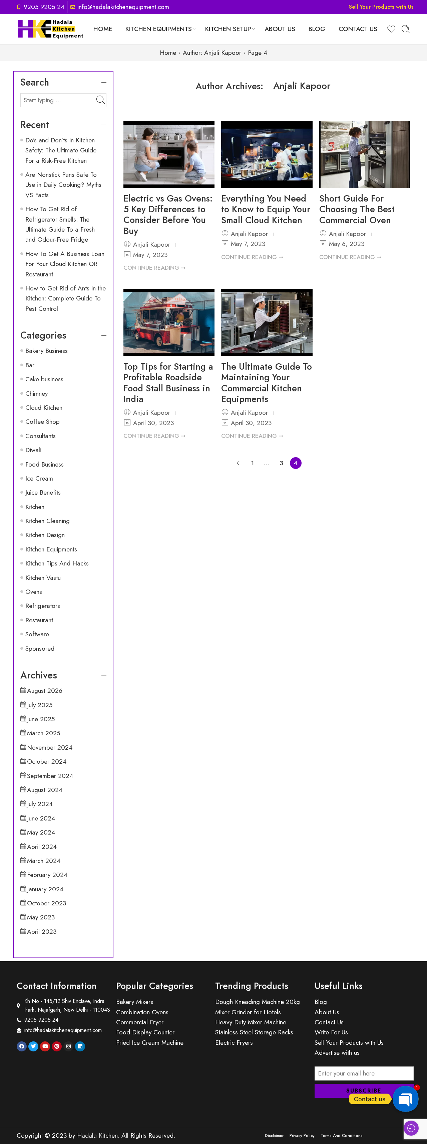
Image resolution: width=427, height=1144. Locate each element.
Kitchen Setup (228, 28)
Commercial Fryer (139, 1022)
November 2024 (49, 747)
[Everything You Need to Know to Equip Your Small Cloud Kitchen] (266, 154)
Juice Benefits (43, 492)
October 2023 (46, 903)
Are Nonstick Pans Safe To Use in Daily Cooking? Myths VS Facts (63, 185)
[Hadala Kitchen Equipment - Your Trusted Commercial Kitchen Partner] (50, 29)
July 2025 (39, 705)
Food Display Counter (145, 1032)
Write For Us (331, 1032)
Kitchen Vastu (43, 577)
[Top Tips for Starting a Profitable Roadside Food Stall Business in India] (169, 322)
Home (102, 28)
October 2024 (46, 761)
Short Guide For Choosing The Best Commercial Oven (357, 209)
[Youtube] (45, 1046)
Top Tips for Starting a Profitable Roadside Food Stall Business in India (168, 382)
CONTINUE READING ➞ (154, 268)
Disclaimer (274, 1136)
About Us (280, 28)
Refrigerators (42, 605)
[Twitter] (33, 1046)
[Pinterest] (57, 1046)
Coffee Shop (42, 421)
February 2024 (47, 874)
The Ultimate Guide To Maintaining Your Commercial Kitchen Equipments (266, 382)
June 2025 (41, 719)
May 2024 (41, 832)
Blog (317, 28)
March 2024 (43, 860)
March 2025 (43, 733)
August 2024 (44, 789)
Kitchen (34, 506)
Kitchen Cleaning (47, 520)
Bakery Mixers (134, 1001)
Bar (29, 365)
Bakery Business (46, 350)
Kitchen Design (45, 534)
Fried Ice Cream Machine (149, 1042)
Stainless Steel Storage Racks (254, 1032)
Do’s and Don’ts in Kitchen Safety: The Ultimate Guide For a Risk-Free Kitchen (60, 150)
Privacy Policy (302, 1136)
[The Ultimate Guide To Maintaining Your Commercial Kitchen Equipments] (266, 322)
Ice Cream (39, 478)
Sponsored (39, 648)
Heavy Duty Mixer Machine (250, 1022)
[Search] (405, 29)
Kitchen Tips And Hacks (57, 563)
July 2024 (40, 803)
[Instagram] (68, 1046)
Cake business (44, 379)
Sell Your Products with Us (381, 7)
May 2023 (41, 917)
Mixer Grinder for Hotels (248, 1012)
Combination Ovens (142, 1012)
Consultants (40, 435)
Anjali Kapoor (302, 85)
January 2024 (45, 889)
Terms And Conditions (342, 1136)
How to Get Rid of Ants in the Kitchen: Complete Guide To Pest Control (65, 298)
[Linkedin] (80, 1046)
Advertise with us (337, 1052)
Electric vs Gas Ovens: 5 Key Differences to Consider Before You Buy (167, 214)
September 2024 (50, 775)
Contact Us (358, 28)
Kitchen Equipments (158, 28)
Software (37, 634)
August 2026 (44, 690)
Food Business (44, 464)
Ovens (33, 591)
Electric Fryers (234, 1042)
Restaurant (39, 620)
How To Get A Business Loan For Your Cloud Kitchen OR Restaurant (64, 264)
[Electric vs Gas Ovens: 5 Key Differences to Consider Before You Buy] (169, 154)
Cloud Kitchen (43, 407)
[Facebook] (22, 1046)
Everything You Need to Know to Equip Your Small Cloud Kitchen (265, 209)
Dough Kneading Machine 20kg (257, 1001)
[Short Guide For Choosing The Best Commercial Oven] (364, 154)
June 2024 (41, 818)
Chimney (36, 393)
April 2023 (41, 931)
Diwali (33, 450)
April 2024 (42, 846)
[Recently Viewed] (411, 1128)
